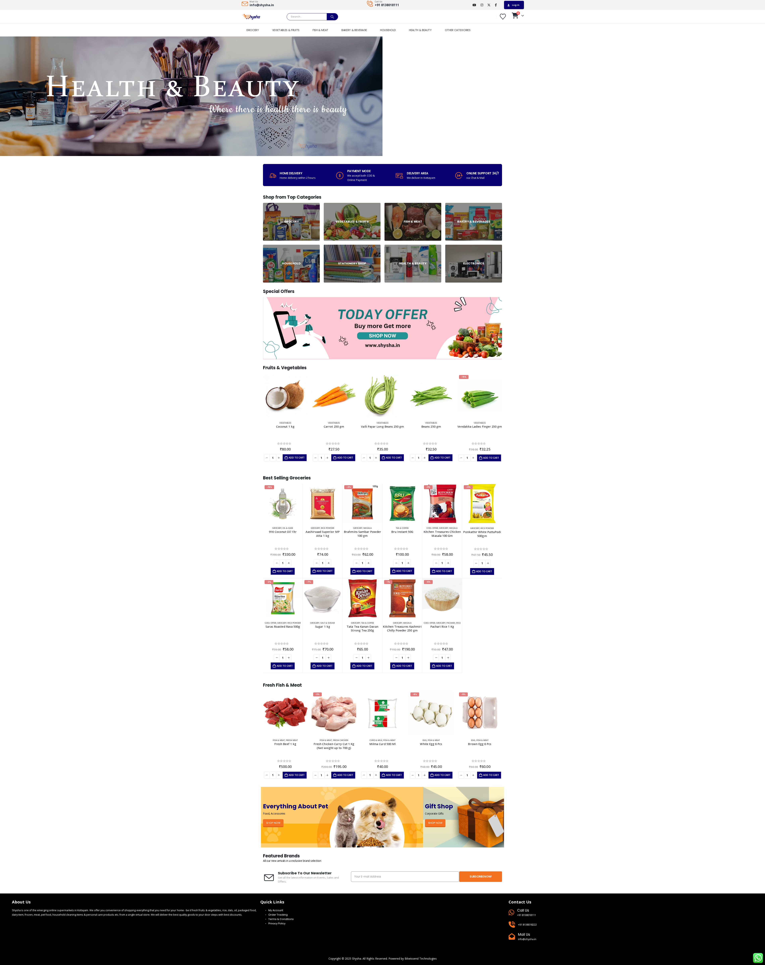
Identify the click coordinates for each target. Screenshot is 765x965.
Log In (515, 5)
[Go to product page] (285, 395)
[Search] (332, 16)
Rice (458, 622)
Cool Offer (432, 528)
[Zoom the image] (382, 299)
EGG (376, 740)
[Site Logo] (251, 17)
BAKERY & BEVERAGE (354, 30)
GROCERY (252, 30)
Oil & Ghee (287, 528)
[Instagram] (481, 5)
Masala (367, 528)
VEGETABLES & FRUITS (285, 30)
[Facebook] (495, 5)
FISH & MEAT (320, 30)
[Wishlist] (502, 17)
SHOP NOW (273, 823)
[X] (488, 5)
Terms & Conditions (281, 919)
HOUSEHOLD (388, 30)
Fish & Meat (277, 740)
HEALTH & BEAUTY (420, 30)
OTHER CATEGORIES (457, 30)
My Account (275, 910)
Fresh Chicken (292, 740)
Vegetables (285, 422)
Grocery (276, 528)
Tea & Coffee (402, 528)
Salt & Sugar (327, 622)
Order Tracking (278, 914)
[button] (256, 420)
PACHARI (450, 622)
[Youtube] (474, 5)
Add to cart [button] (297, 457)
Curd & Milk (327, 740)
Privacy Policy (276, 923)
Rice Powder (327, 528)
